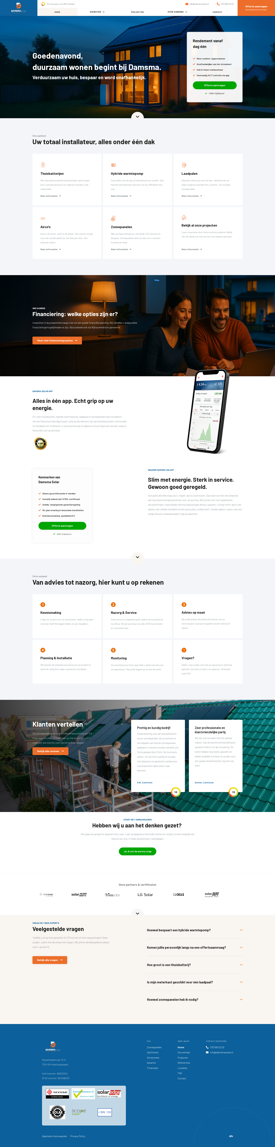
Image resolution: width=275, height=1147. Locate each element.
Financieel (152, 1067)
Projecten (183, 1057)
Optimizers (153, 1052)
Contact (182, 1078)
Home (181, 1047)
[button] (97, 12)
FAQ (180, 1073)
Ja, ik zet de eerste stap (138, 851)
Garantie (151, 1062)
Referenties (184, 1062)
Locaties (182, 1067)
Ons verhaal (184, 1052)
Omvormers (153, 1057)
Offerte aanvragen (214, 85)
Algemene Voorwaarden (54, 1136)
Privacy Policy (77, 1136)
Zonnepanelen (154, 1047)
